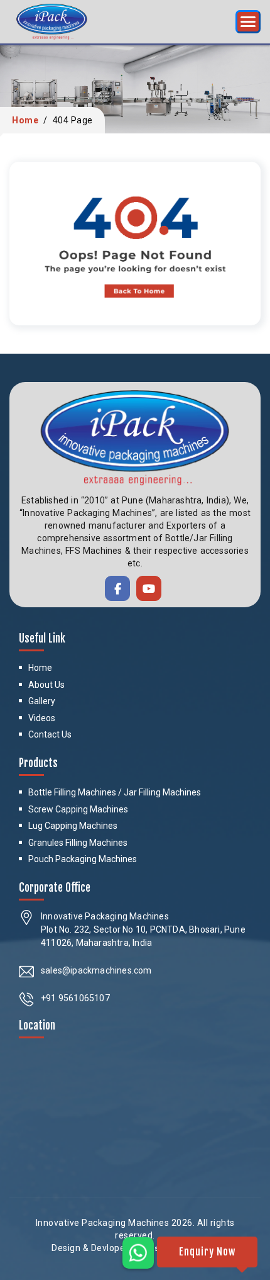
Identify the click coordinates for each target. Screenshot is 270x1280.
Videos (41, 718)
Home (25, 120)
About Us (46, 685)
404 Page (73, 120)
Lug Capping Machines (72, 826)
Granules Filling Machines (77, 843)
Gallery (41, 701)
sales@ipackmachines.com (96, 970)
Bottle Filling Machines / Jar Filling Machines (114, 792)
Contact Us (50, 734)
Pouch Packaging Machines (82, 859)
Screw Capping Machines (78, 809)
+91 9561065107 (75, 998)
